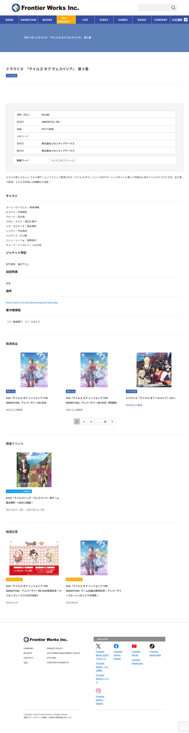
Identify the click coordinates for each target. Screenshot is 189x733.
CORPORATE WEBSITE (58, 662)
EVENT (104, 20)
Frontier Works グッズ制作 (102, 667)
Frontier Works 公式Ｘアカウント (102, 655)
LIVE (85, 20)
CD (32, 37)
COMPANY (160, 20)
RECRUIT (28, 653)
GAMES (123, 20)
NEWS (9, 20)
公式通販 (177, 20)
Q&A (26, 662)
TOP (26, 37)
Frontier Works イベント (102, 679)
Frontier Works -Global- (118, 655)
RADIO (142, 20)
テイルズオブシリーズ (63, 160)
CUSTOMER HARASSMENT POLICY (63, 653)
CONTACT (28, 657)
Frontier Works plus (137, 661)
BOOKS (47, 20)
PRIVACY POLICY (55, 648)
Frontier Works (136, 653)
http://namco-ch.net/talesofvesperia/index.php (32, 302)
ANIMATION (28, 20)
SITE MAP (51, 657)
